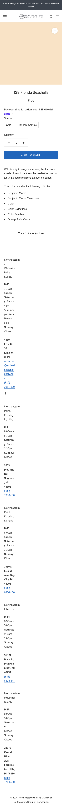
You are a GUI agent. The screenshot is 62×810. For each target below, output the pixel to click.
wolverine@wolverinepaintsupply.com (9, 370)
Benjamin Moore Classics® (23, 198)
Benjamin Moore (17, 193)
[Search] (51, 16)
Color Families (16, 214)
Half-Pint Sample (27, 124)
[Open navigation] (5, 16)
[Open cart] (57, 16)
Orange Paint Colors (19, 219)
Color (11, 203)
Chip (8, 124)
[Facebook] (5, 393)
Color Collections (17, 208)
